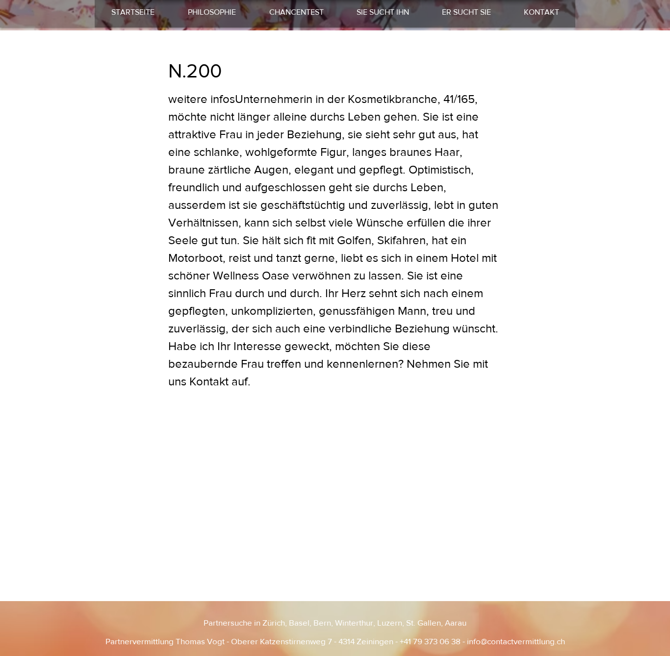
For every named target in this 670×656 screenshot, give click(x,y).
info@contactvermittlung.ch (516, 641)
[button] (382, 12)
